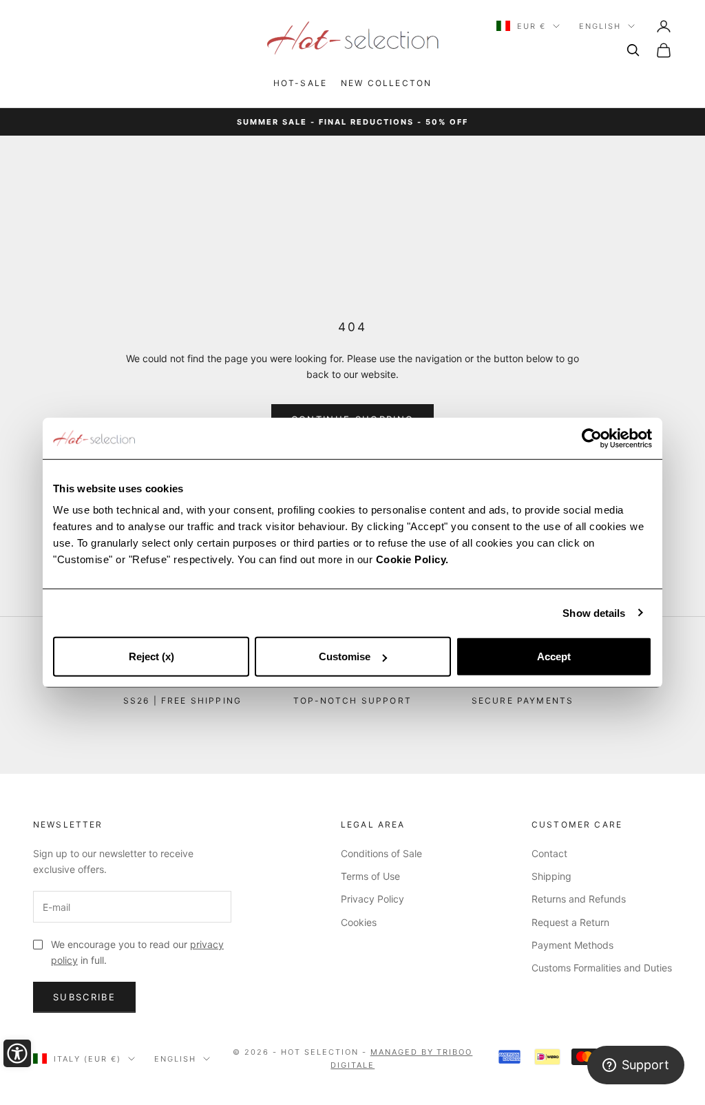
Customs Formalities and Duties (602, 968)
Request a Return (570, 922)
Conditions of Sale (381, 853)
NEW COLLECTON (386, 83)
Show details (593, 612)
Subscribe (84, 996)
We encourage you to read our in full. (137, 952)
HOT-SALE (300, 83)
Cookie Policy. (412, 559)
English (600, 26)
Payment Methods (572, 945)
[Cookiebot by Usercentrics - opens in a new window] (592, 438)
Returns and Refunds (579, 899)
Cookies (359, 922)
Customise (344, 656)
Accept (554, 656)
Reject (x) (151, 656)
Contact (549, 853)
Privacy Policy (372, 899)
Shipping (551, 876)
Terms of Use (370, 876)
